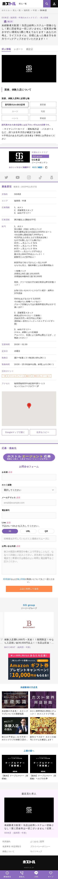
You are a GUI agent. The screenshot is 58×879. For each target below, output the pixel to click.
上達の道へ (29, 751)
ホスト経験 (7, 485)
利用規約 (7, 579)
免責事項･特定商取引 (11, 846)
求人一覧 (23, 4)
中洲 (35, 10)
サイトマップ (36, 851)
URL (28, 531)
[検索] (47, 3)
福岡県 (27, 10)
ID (10, 531)
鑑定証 (29, 49)
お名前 (7, 472)
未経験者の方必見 (28, 687)
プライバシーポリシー (40, 846)
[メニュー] (54, 3)
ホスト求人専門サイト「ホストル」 (9, 3)
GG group (29, 605)
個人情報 (21, 579)
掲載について (8, 851)
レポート (18, 49)
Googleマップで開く (15, 432)
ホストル (6, 10)
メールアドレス (11, 497)
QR (46, 531)
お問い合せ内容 (11, 546)
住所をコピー (43, 432)
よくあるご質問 (37, 841)
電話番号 (6, 510)
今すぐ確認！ (38, 167)
